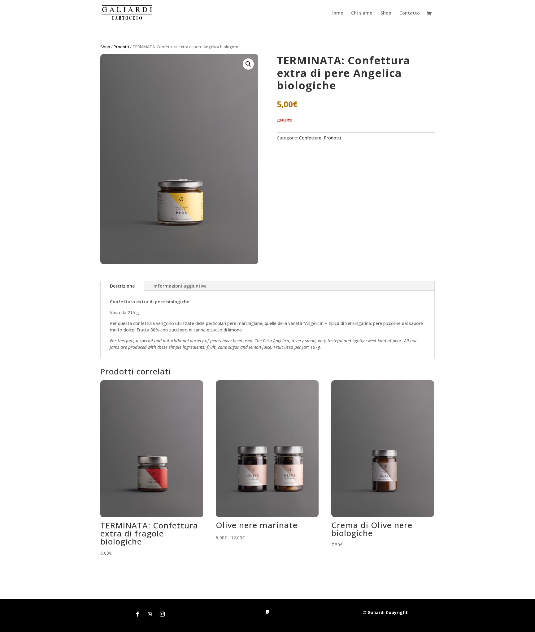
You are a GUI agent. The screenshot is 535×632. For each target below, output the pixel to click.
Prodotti (121, 46)
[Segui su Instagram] (162, 614)
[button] (248, 64)
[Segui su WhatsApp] (150, 614)
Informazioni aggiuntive (180, 286)
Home (336, 13)
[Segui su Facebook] (137, 614)
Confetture (310, 138)
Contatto (409, 13)
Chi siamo (361, 13)
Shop (386, 13)
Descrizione (122, 286)
